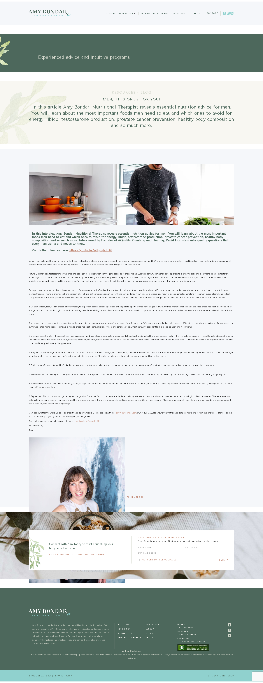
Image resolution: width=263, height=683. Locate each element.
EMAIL (93, 554)
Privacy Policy (63, 676)
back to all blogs (131, 497)
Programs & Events (129, 638)
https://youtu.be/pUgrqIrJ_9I (86, 421)
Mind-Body (124, 629)
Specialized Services (119, 13)
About (198, 13)
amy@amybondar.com (126, 413)
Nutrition (123, 625)
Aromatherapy (126, 633)
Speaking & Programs (155, 13)
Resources (180, 13)
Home (149, 638)
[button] (120, 13)
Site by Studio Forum (221, 676)
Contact (212, 13)
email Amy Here (186, 633)
